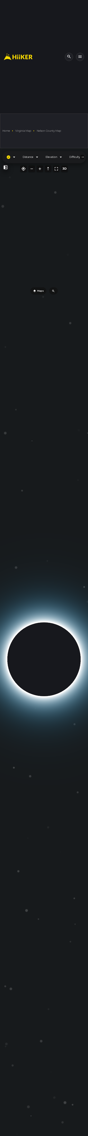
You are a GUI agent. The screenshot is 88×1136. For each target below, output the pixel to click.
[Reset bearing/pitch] (48, 168)
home (6, 130)
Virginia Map (23, 130)
